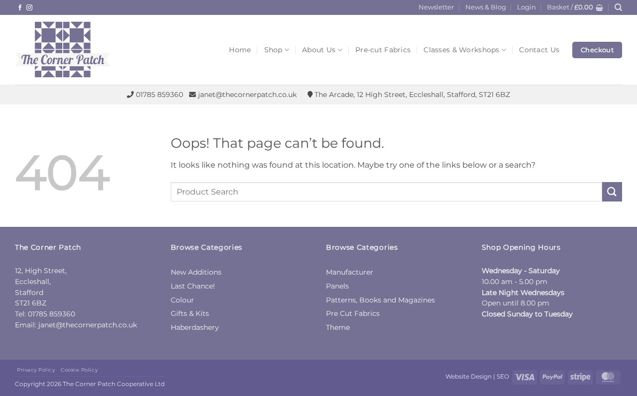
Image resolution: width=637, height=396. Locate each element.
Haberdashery (195, 327)
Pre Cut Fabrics (353, 313)
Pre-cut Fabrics (383, 49)
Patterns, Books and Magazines (380, 300)
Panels (337, 286)
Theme (338, 327)
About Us (318, 49)
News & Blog (485, 7)
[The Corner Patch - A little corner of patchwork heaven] (89, 50)
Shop (273, 49)
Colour (182, 300)
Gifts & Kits (190, 313)
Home (240, 49)
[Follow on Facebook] (20, 7)
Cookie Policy (79, 370)
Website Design (468, 376)
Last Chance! (193, 286)
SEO (503, 376)
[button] (526, 7)
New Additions (196, 272)
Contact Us (539, 49)
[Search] (618, 7)
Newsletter (436, 7)
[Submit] (612, 191)
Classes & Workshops (461, 49)
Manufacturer (349, 272)
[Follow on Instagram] (29, 7)
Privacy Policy (36, 370)
